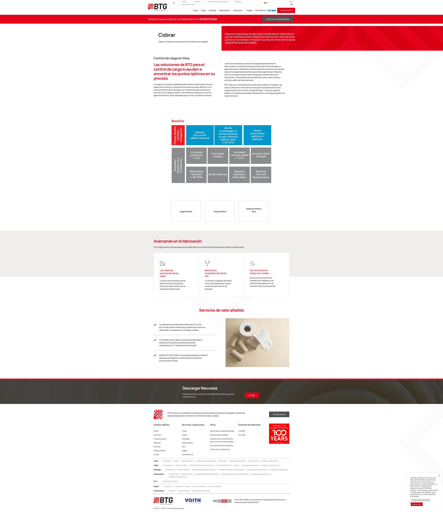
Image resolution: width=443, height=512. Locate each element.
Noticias (238, 1)
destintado (223, 461)
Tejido (203, 10)
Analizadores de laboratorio (257, 470)
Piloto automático (214, 486)
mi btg (291, 2)
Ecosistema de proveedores (221, 445)
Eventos (157, 446)
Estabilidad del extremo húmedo (201, 465)
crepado (236, 465)
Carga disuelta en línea (254, 210)
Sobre (184, 1)
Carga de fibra (220, 211)
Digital (249, 10)
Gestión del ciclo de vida (201, 491)
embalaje (212, 10)
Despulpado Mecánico (237, 461)
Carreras (197, 1)
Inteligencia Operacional (269, 461)
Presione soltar (160, 439)
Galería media (159, 450)
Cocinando (167, 461)
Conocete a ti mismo (182, 486)
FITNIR (271, 10)
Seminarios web (188, 4)
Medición (172, 491)
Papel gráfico (224, 10)
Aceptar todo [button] (416, 504)
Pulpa (195, 10)
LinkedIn (241, 431)
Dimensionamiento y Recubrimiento (231, 470)
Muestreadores (183, 491)
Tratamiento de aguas (170, 481)
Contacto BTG (286, 10)
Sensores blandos (199, 486)
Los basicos (167, 486)
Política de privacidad (219, 435)
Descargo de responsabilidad (222, 431)
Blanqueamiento (187, 461)
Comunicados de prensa (217, 1)
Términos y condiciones (220, 449)
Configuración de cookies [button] (421, 500)
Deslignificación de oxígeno (206, 461)
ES (268, 2)
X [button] (439, 475)
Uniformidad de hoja (223, 465)
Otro (184, 446)
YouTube (241, 435)
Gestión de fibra (181, 465)
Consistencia (260, 10)
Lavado (176, 461)
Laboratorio (238, 10)
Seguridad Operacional (250, 465)
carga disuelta (186, 211)
